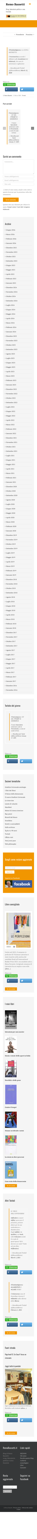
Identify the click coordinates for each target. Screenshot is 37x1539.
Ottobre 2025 (11, 256)
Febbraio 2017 (11, 677)
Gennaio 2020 (11, 531)
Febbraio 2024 (11, 327)
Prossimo (29, 34)
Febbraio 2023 (11, 380)
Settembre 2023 (11, 349)
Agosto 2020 (10, 500)
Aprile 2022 (10, 420)
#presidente (14, 125)
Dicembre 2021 (11, 438)
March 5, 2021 (15, 1257)
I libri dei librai (10, 790)
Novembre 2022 (11, 394)
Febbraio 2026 (11, 239)
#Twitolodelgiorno (15, 50)
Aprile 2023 (10, 371)
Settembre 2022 (11, 402)
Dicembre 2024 (11, 287)
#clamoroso (16, 1294)
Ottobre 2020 (11, 491)
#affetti (17, 1232)
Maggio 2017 (10, 663)
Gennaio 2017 (11, 681)
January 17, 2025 (14, 142)
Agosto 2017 (10, 650)
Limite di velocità (11, 804)
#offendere (14, 1218)
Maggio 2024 (10, 314)
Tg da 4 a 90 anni (11, 831)
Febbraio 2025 (11, 279)
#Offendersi (15, 1248)
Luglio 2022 (10, 407)
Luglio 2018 (10, 601)
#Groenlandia (14, 129)
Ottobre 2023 (11, 345)
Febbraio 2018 (11, 624)
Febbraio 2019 (11, 570)
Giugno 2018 (10, 606)
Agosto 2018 (10, 597)
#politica (13, 1234)
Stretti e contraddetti (12, 824)
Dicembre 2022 (11, 389)
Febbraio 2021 (11, 478)
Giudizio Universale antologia (15, 787)
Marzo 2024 (10, 323)
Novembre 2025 (11, 252)
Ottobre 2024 (11, 296)
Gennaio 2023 (11, 385)
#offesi (13, 1220)
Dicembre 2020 (11, 486)
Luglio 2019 (10, 553)
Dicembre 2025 (11, 248)
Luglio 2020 (10, 504)
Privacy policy (17, 1507)
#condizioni (22, 59)
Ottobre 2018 (11, 588)
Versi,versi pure (10, 841)
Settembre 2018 (11, 593)
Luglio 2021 (10, 455)
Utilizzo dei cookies (27, 1507)
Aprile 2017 (10, 668)
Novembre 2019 (11, 540)
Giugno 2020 (10, 509)
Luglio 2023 (10, 358)
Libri (21, 1465)
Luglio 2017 (10, 655)
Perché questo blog (26, 1458)
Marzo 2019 (10, 566)
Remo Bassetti (8, 95)
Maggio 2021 (10, 464)
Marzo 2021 (10, 473)
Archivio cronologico (24, 1461)
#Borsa (16, 1301)
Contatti (23, 1468)
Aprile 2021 (10, 469)
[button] (4, 128)
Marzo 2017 (10, 672)
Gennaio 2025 (11, 283)
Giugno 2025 (10, 265)
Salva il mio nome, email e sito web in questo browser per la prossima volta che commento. (17, 192)
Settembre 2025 (11, 261)
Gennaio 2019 (11, 575)
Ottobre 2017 (11, 641)
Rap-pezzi (8, 814)
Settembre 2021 (11, 451)
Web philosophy (10, 844)
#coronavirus (14, 57)
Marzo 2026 (10, 234)
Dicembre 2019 (11, 535)
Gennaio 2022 (11, 433)
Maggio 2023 (10, 367)
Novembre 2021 (11, 442)
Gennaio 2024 (11, 332)
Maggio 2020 (10, 513)
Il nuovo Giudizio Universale (15, 797)
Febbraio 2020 (11, 526)
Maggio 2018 (10, 610)
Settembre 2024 (11, 301)
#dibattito (14, 1298)
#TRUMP (13, 117)
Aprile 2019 (10, 562)
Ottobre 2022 (11, 398)
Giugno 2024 (10, 309)
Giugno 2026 (10, 230)
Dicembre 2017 (11, 632)
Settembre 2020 (11, 495)
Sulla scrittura (10, 827)
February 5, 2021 (16, 1310)
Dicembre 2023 (11, 336)
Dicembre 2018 (11, 579)
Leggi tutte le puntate (13, 1366)
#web (21, 1234)
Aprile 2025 (10, 274)
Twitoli (24, 95)
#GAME (13, 1289)
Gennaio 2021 (11, 482)
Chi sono (23, 1456)
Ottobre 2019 (11, 544)
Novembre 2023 (11, 340)
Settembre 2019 (11, 548)
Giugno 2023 (10, 363)
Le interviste (9, 800)
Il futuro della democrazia (14, 794)
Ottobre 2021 (11, 447)
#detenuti (12, 61)
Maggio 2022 (10, 416)
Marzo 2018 (10, 619)
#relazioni (17, 1237)
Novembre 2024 (11, 292)
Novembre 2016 (11, 690)
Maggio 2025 (10, 270)
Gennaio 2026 (11, 243)
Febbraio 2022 (11, 429)
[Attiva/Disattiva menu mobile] (30, 4)
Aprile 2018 (10, 615)
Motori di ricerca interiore (14, 810)
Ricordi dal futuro (11, 817)
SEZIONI (23, 1453)
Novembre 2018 (11, 584)
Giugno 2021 (10, 460)
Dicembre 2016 (11, 686)
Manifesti (8, 807)
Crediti (18, 1509)
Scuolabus (8, 820)
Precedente (20, 34)
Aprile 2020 (10, 517)
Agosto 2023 (10, 354)
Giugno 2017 (10, 659)
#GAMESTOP (15, 1287)
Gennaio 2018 (11, 628)
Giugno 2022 (10, 411)
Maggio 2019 (10, 557)
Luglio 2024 (10, 305)
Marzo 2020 (10, 522)
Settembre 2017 (11, 646)
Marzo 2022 (10, 425)
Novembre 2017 (11, 637)
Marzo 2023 (10, 376)
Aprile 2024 (10, 318)
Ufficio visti (9, 837)
